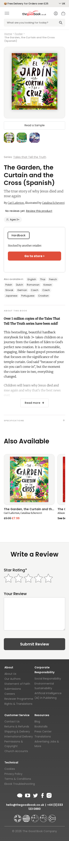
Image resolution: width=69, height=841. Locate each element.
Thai (42, 279)
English (32, 279)
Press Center (43, 731)
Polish (8, 284)
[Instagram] (49, 795)
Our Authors (12, 679)
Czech (34, 290)
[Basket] (63, 14)
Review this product (39, 211)
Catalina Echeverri (53, 203)
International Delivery (18, 736)
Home (8, 33)
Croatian (43, 295)
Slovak (9, 290)
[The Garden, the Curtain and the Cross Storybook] (29, 479)
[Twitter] (35, 795)
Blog (37, 721)
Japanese (11, 295)
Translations (42, 736)
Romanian (33, 284)
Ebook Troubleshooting (19, 784)
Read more (32, 403)
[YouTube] (27, 795)
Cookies (9, 769)
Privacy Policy (13, 774)
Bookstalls (41, 726)
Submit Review (34, 644)
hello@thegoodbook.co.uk (25, 805)
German (22, 290)
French (53, 279)
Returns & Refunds (16, 726)
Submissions (12, 689)
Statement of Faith (17, 684)
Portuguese (27, 295)
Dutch (19, 284)
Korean (48, 284)
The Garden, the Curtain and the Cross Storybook (29, 509)
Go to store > (34, 256)
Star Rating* (15, 570)
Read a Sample (35, 125)
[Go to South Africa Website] (52, 817)
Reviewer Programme (18, 699)
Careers (9, 694)
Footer (19, 33)
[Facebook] (42, 795)
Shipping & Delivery (17, 731)
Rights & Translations (18, 704)
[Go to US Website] (27, 817)
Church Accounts (16, 751)
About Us (10, 674)
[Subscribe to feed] (19, 795)
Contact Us (12, 721)
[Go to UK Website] (18, 817)
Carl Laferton (16, 203)
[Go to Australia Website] (35, 817)
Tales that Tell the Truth (29, 157)
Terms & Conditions (17, 779)
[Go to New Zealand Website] (44, 817)
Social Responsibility (47, 678)
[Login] (56, 14)
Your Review (15, 594)
